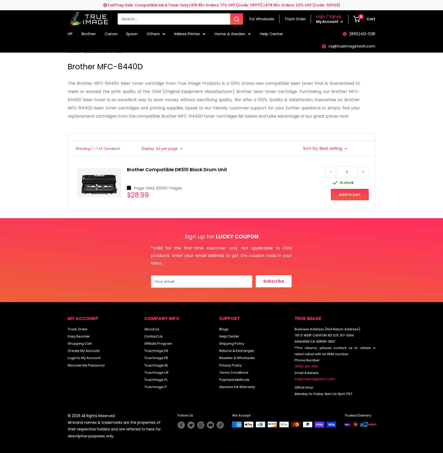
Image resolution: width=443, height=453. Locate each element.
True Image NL (156, 365)
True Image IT (155, 386)
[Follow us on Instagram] (200, 425)
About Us (151, 329)
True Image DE (156, 350)
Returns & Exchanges (236, 350)
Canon (111, 33)
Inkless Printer (187, 33)
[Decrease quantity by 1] (330, 171)
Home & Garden (230, 33)
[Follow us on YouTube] (210, 425)
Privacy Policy (230, 365)
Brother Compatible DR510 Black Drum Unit (177, 169)
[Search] (236, 19)
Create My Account (83, 350)
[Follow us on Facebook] (181, 425)
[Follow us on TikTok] (220, 425)
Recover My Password (86, 365)
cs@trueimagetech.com (351, 46)
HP (70, 33)
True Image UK (156, 372)
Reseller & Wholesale (237, 357)
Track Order (78, 329)
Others (153, 33)
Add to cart (350, 194)
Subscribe (273, 281)
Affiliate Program (158, 343)
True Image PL (156, 379)
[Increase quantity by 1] (363, 171)
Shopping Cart (80, 343)
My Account (327, 21)
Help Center (271, 33)
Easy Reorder (79, 336)
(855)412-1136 (362, 33)
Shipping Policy (231, 343)
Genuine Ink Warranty (237, 386)
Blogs (223, 329)
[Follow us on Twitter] (191, 425)
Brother (89, 33)
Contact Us (153, 336)
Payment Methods (234, 379)
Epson (132, 33)
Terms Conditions (233, 372)
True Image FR (156, 357)
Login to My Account (84, 357)
